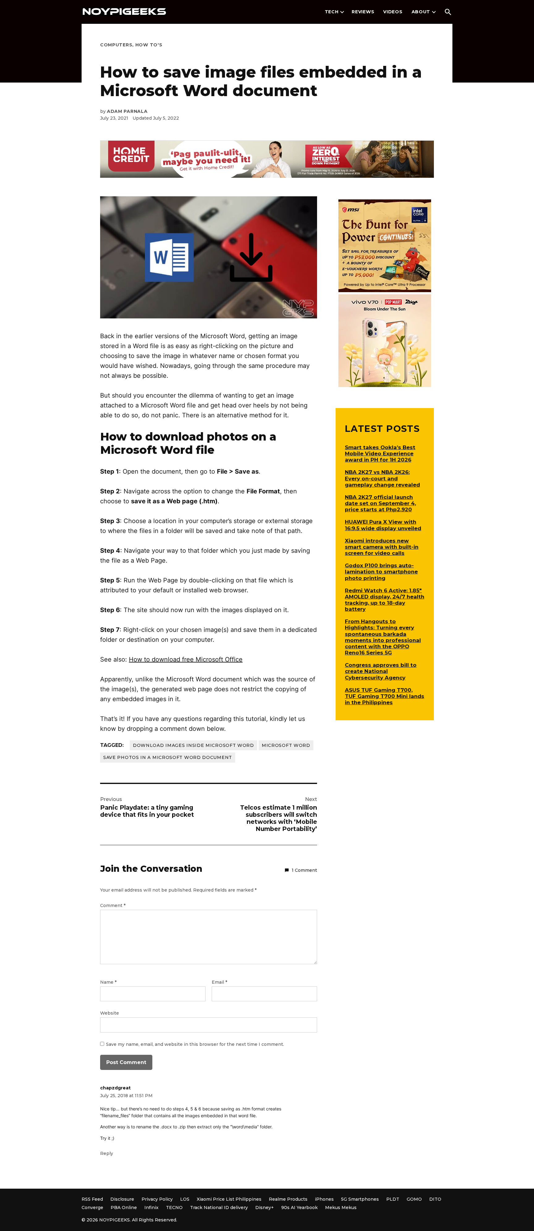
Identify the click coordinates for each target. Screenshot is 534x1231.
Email (219, 982)
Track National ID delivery (219, 1207)
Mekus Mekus (341, 1207)
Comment (112, 905)
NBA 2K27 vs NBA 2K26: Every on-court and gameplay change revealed (382, 478)
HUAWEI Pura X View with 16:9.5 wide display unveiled (383, 525)
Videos (392, 12)
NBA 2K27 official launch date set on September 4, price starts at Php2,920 (380, 503)
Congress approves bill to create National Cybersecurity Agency (381, 671)
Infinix (151, 1207)
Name (108, 982)
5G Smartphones (360, 1199)
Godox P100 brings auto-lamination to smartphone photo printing (381, 571)
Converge (92, 1207)
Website (109, 1013)
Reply (106, 1153)
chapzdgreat (115, 1088)
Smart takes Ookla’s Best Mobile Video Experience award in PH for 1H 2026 (380, 453)
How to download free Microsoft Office (186, 659)
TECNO (174, 1207)
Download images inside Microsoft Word (193, 745)
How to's (149, 45)
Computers (116, 45)
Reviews (363, 12)
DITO (435, 1199)
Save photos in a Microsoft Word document (167, 757)
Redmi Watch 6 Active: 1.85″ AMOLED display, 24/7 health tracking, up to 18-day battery (384, 599)
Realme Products (288, 1199)
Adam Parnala (127, 111)
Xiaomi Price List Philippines (229, 1199)
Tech (332, 12)
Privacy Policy (157, 1199)
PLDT (392, 1199)
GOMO (414, 1199)
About (421, 12)
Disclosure (122, 1199)
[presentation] (342, 12)
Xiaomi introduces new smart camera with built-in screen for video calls (381, 547)
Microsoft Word (286, 745)
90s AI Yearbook (299, 1207)
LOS (184, 1199)
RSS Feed (92, 1199)
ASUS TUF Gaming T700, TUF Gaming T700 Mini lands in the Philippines (384, 696)
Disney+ (264, 1207)
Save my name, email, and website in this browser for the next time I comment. (195, 1044)
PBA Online (124, 1207)
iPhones (324, 1199)
